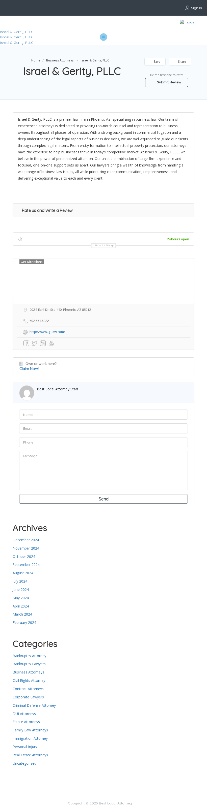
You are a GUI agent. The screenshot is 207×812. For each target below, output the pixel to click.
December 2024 (26, 539)
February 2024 (24, 622)
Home (35, 60)
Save (156, 61)
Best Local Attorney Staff (57, 389)
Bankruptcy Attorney (29, 655)
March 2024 (22, 614)
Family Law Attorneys (30, 730)
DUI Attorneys (24, 713)
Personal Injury (25, 746)
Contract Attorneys (28, 688)
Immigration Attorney (30, 738)
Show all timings (104, 245)
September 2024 (26, 564)
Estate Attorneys (26, 721)
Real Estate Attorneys (30, 755)
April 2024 (21, 606)
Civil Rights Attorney (29, 680)
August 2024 (23, 572)
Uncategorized (24, 763)
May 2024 (21, 597)
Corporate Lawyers (28, 697)
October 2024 (24, 556)
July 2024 (20, 581)
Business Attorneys (59, 60)
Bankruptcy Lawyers (29, 663)
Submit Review (168, 82)
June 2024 (21, 589)
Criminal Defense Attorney (34, 705)
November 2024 (26, 548)
